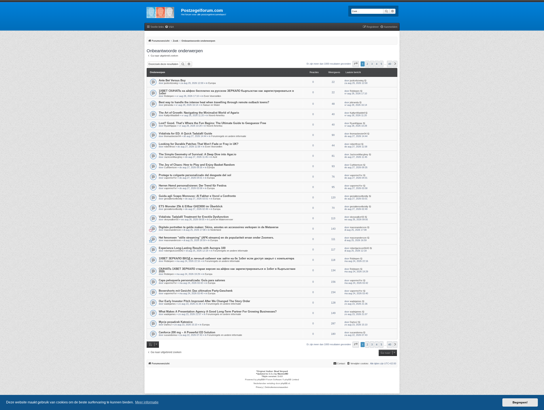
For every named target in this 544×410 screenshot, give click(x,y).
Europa (212, 83)
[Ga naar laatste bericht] (365, 80)
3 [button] (372, 64)
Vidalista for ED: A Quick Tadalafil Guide (185, 133)
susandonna (170, 335)
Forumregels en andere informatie (228, 136)
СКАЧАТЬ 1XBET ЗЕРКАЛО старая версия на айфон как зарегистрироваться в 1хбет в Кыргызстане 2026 (227, 270)
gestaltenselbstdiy (173, 198)
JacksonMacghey (173, 157)
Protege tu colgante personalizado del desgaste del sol (195, 175)
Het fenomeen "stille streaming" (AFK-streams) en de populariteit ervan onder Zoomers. (216, 237)
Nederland (215, 230)
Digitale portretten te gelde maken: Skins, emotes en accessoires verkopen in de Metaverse (218, 227)
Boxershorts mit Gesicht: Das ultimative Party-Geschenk (195, 290)
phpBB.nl (285, 383)
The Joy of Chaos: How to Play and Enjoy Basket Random (197, 164)
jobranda (168, 105)
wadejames (170, 304)
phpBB (260, 379)
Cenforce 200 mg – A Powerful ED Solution (187, 332)
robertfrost (169, 146)
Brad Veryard (281, 371)
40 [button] (389, 64)
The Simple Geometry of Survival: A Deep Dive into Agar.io (197, 154)
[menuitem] (169, 27)
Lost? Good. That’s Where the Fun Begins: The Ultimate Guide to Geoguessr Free (212, 123)
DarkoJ (168, 324)
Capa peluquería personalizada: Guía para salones (192, 280)
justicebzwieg (171, 83)
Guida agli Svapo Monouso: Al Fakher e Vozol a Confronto (197, 196)
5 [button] (381, 64)
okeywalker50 (171, 219)
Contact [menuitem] (341, 363)
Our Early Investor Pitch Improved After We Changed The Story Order (204, 301)
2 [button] (367, 64)
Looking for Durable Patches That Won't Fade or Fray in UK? (198, 144)
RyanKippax (170, 125)
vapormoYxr (170, 178)
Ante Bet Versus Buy (172, 80)
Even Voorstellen (212, 96)
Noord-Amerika (216, 115)
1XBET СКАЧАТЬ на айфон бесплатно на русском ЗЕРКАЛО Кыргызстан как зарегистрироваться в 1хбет (226, 92)
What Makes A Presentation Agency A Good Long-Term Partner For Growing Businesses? (218, 311)
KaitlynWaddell (171, 115)
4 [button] (376, 64)
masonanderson (172, 230)
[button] (356, 64)
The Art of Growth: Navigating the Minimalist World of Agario (199, 112)
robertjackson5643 (173, 250)
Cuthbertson (170, 167)
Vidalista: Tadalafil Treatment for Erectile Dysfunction (194, 216)
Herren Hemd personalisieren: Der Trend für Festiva (192, 185)
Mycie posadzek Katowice (176, 322)
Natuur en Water (211, 105)
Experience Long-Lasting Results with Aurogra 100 (192, 248)
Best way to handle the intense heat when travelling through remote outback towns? (214, 102)
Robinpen (169, 96)
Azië (215, 157)
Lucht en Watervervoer (221, 219)
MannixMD (283, 374)
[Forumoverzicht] (162, 11)
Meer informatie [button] (147, 402)
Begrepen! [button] (520, 402)
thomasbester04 (172, 136)
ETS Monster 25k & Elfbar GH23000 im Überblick (190, 206)
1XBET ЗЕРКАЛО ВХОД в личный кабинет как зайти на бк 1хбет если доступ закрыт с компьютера (226, 258)
